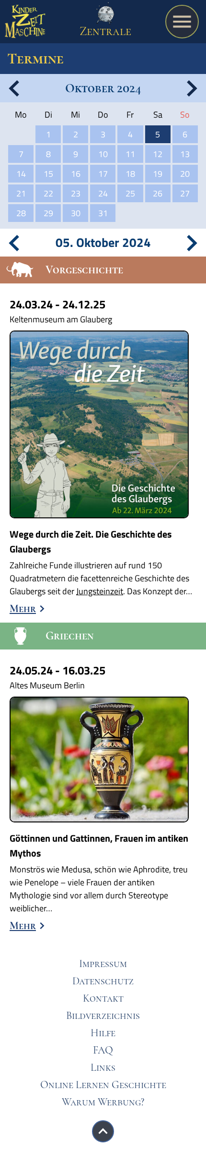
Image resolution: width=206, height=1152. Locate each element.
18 (130, 173)
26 (157, 193)
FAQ (103, 1050)
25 (130, 193)
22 (48, 193)
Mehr (23, 608)
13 (185, 153)
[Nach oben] (103, 1131)
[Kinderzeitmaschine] (25, 24)
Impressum (103, 963)
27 (185, 193)
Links (103, 1067)
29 (48, 213)
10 (103, 153)
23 (75, 193)
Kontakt (103, 998)
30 (75, 213)
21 (21, 193)
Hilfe (103, 1033)
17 (103, 173)
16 (75, 173)
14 (21, 173)
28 (21, 213)
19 (157, 173)
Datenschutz (103, 981)
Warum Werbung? (103, 1102)
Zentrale (105, 31)
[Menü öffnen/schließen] (182, 21)
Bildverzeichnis (103, 1015)
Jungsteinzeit (99, 591)
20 (185, 173)
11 (130, 153)
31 (103, 213)
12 (157, 153)
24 (103, 193)
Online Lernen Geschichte (103, 1084)
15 (48, 173)
